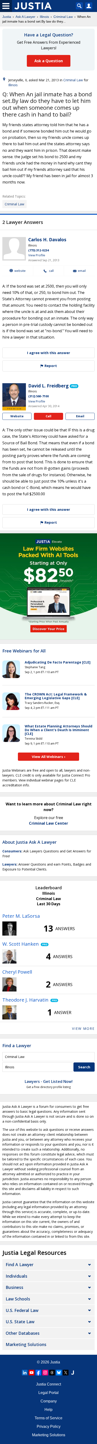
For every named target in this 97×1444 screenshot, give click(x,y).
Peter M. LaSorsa (21, 916)
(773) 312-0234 (38, 250)
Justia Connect (48, 1384)
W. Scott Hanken (20, 944)
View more (83, 1028)
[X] (66, 1372)
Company (48, 1401)
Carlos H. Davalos (47, 240)
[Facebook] (38, 1372)
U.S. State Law (20, 1321)
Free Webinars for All (24, 651)
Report (50, 365)
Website (20, 271)
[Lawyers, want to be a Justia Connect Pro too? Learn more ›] (74, 386)
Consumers (11, 851)
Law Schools (18, 1299)
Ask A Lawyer (25, 17)
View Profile (36, 255)
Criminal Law (63, 17)
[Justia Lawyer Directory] (72, 1372)
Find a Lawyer (16, 1045)
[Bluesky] (59, 1372)
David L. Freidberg (48, 386)
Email (82, 271)
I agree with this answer (48, 352)
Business (14, 1287)
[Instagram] (45, 1372)
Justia (6, 17)
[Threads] (52, 1372)
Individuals (16, 1276)
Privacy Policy (49, 1426)
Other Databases (23, 1333)
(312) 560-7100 (38, 396)
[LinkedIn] (25, 1372)
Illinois (44, 17)
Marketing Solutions (26, 1344)
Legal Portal (48, 1393)
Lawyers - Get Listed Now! (49, 1081)
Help (48, 1410)
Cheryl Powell (17, 972)
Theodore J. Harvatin (25, 1000)
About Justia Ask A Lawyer (29, 842)
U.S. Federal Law (22, 1310)
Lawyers (9, 864)
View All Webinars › (48, 756)
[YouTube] (31, 1372)
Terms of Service (48, 1418)
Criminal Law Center (48, 823)
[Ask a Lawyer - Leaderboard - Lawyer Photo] (9, 928)
